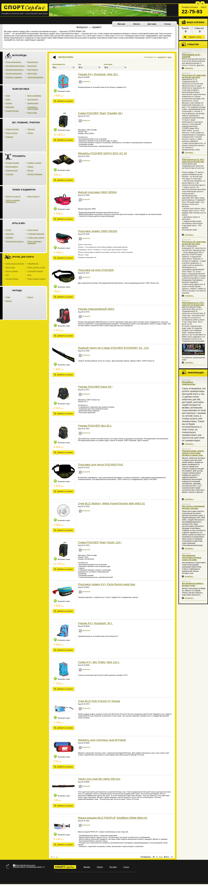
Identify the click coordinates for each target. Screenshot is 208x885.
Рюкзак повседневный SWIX (96, 309)
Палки (8, 99)
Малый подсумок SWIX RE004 (97, 192)
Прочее (30, 133)
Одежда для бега (12, 129)
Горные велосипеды (13, 62)
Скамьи (30, 166)
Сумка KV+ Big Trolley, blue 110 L (99, 662)
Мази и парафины (34, 96)
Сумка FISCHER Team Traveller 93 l (100, 113)
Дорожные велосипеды (14, 70)
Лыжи (8, 96)
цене (169, 57)
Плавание (9, 137)
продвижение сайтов (34, 867)
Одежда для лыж (12, 111)
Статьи (167, 24)
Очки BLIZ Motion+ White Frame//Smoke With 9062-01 (111, 503)
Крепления (10, 107)
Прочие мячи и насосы (14, 241)
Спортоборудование (35, 271)
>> (57, 857)
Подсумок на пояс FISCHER (96, 270)
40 (157, 857)
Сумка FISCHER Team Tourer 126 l (99, 542)
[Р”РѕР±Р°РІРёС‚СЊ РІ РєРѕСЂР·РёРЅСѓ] (63, 101)
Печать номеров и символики (34, 242)
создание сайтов (19, 867)
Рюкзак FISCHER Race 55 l (95, 386)
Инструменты (32, 70)
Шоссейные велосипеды (15, 66)
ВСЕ (160, 857)
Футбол (8, 230)
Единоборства (32, 263)
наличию (161, 57)
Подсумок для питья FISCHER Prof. (100, 464)
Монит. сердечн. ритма (36, 267)
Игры (29, 275)
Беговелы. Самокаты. (14, 77)
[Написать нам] (202, 3)
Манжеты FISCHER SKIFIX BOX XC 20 (102, 153)
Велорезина (32, 66)
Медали (9, 301)
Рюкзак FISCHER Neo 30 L (95, 425)
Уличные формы (12, 279)
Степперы (9, 174)
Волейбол (9, 237)
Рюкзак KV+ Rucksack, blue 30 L (98, 74)
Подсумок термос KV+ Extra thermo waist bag (106, 584)
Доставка (152, 24)
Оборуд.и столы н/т (13, 196)
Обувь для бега (12, 133)
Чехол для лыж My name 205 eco (99, 778)
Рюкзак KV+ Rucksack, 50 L (95, 623)
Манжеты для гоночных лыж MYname (102, 740)
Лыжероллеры (32, 103)
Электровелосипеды (35, 77)
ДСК (7, 275)
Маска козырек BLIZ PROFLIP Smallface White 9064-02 (112, 817)
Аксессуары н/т (33, 196)
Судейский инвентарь (35, 234)
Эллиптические (12, 170)
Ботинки (9, 103)
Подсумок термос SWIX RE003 (97, 231)
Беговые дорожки (12, 163)
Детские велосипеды (14, 73)
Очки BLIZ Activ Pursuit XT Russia (99, 701)
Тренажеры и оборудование (32, 108)
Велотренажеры (12, 166)
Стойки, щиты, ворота (35, 237)
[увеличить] (80, 83)
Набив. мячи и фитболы (15, 263)
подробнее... (189, 68)
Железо (30, 170)
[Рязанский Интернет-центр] (24, 865)
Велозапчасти (32, 62)
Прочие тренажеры (34, 174)
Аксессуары (32, 73)
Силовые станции (34, 163)
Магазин (121, 24)
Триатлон (31, 129)
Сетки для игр (32, 230)
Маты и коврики (12, 271)
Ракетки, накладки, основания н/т (13, 201)
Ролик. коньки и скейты (36, 279)
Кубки (8, 297)
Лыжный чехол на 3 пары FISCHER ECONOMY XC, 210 (113, 347)
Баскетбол (10, 234)
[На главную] (198, 3)
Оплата (136, 24)
